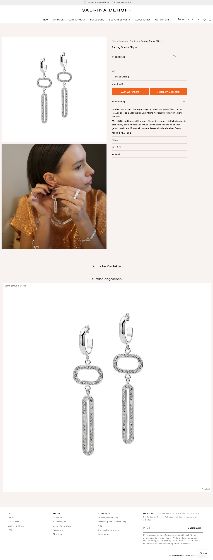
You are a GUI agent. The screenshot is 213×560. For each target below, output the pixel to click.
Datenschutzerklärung (109, 529)
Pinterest (57, 534)
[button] (58, 19)
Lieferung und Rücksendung (112, 521)
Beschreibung (119, 101)
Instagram (58, 529)
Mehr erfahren (121, 133)
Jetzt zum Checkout (168, 91)
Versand (116, 154)
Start (114, 41)
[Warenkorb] (210, 19)
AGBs (101, 525)
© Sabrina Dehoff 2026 (179, 555)
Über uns (57, 517)
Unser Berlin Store (62, 525)
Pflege (115, 140)
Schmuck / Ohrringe (128, 41)
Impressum (103, 534)
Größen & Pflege (16, 525)
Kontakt (11, 517)
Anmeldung (194, 528)
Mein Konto (13, 521)
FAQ (10, 529)
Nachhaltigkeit (60, 521)
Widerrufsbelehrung (108, 517)
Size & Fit (116, 147)
